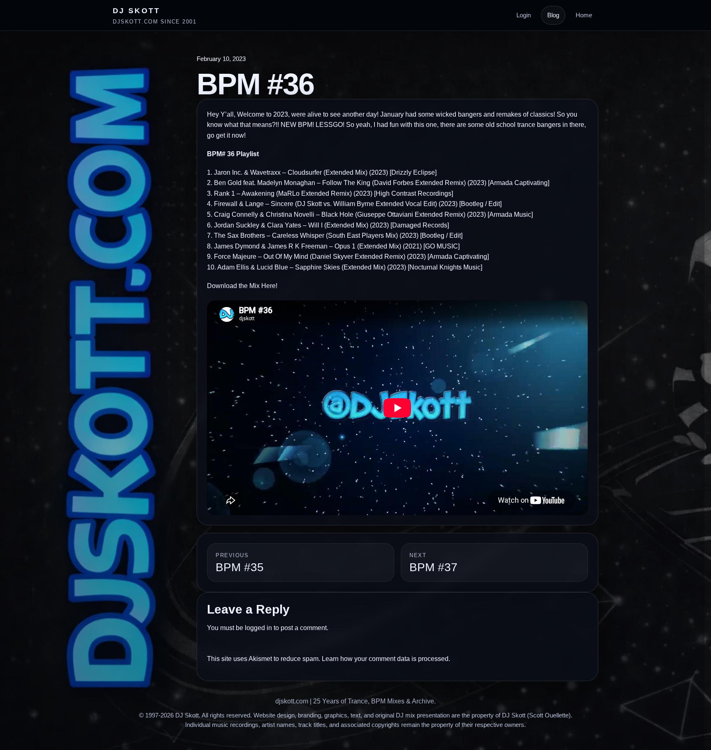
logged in (258, 627)
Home (584, 15)
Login (523, 15)
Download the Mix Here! (242, 285)
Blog (553, 15)
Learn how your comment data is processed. (386, 658)
